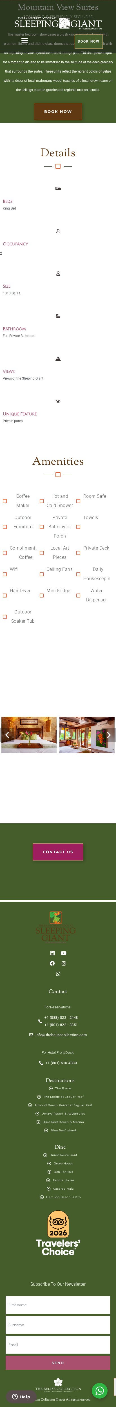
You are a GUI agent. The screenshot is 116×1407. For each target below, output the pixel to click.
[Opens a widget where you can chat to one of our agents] (21, 1397)
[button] (24, 40)
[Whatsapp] (58, 974)
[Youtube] (63, 953)
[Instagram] (63, 963)
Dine (60, 1147)
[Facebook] (52, 963)
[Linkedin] (52, 953)
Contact (58, 992)
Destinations (60, 1081)
